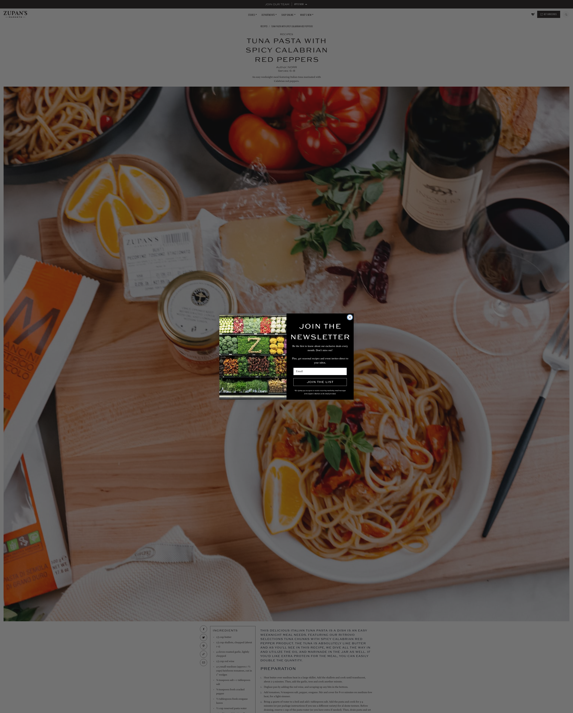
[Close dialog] (349, 317)
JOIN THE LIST (320, 382)
